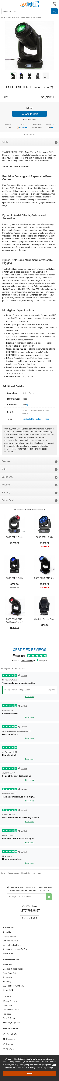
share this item (30, 134)
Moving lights (28, 418)
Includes (6, 484)
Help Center (8, 964)
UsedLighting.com (13, 17)
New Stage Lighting (11, 1022)
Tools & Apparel (9, 1018)
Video (4, 469)
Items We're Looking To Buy (15, 949)
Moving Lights (25, 17)
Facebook (10, 1039)
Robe (47, 418)
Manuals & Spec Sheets (13, 968)
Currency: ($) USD (29, 918)
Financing (7, 981)
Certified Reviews (10, 940)
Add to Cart (31, 114)
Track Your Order (10, 973)
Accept (29, 1073)
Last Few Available (11, 1009)
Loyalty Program (10, 936)
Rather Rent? (8, 500)
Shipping (6, 492)
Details (5, 142)
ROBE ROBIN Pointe (14, 537)
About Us (7, 932)
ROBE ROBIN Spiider (44, 537)
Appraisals (7, 977)
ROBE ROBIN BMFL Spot (44, 578)
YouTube (10, 1049)
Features (6, 461)
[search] (54, 11)
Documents (7, 476)
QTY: (6, 97)
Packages (39, 418)
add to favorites (30, 119)
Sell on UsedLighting (12, 944)
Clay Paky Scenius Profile (44, 619)
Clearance (7, 1005)
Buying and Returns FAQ (13, 985)
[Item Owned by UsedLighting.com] (22, 127)
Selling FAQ (8, 990)
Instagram (10, 1044)
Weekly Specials (10, 1001)
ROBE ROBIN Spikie (14, 578)
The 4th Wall (12, 1034)
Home (3, 17)
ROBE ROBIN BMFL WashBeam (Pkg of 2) (14, 620)
